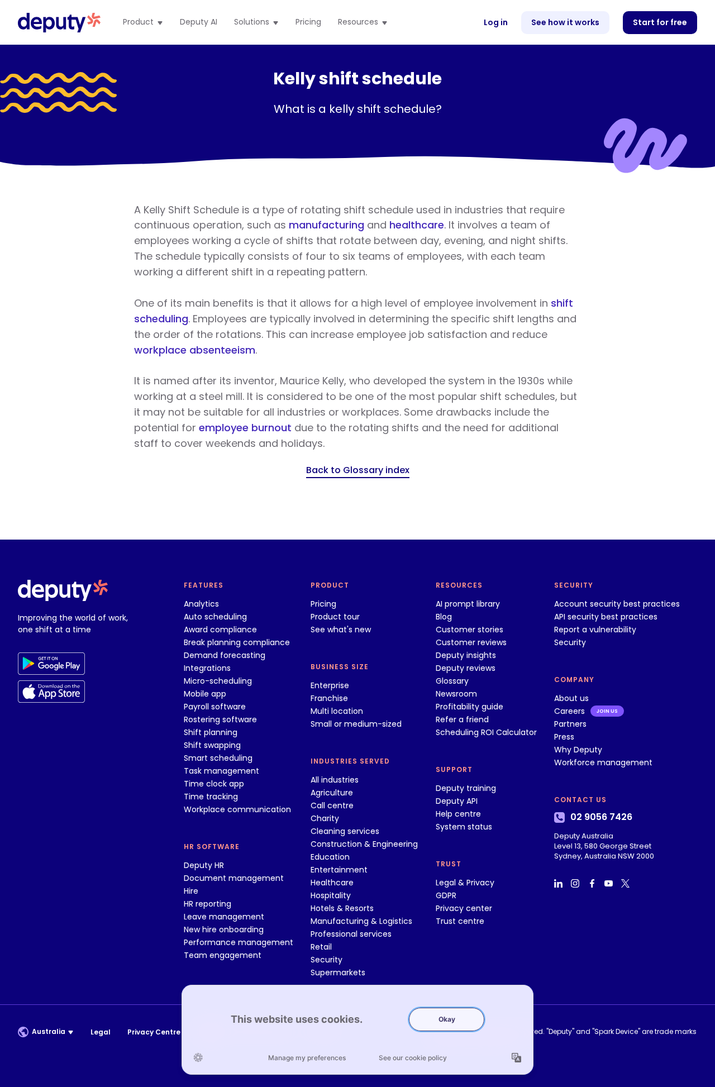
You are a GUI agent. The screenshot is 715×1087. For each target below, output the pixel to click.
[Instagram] (576, 883)
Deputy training (466, 788)
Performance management (238, 942)
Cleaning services (345, 831)
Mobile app (205, 693)
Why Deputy (578, 749)
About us (571, 698)
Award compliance (220, 629)
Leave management (224, 916)
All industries (335, 779)
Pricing (308, 22)
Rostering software (220, 719)
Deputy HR (204, 865)
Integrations (207, 668)
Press (564, 736)
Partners (570, 724)
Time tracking (211, 796)
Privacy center (464, 908)
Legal (100, 1032)
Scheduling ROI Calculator (486, 732)
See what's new (341, 629)
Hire (191, 891)
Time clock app (214, 783)
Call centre (332, 805)
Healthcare (332, 882)
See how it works (565, 22)
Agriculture (332, 792)
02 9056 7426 (601, 817)
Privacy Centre (153, 1032)
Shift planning (210, 732)
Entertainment (339, 869)
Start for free (660, 22)
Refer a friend (462, 719)
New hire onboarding (224, 929)
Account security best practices (617, 603)
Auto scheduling (215, 616)
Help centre (458, 813)
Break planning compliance (237, 642)
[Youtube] (610, 883)
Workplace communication (237, 809)
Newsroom (456, 693)
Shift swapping (212, 745)
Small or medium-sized (356, 724)
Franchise (329, 698)
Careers (569, 711)
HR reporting (207, 903)
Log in (496, 22)
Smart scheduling (218, 758)
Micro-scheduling (218, 680)
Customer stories (469, 629)
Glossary (452, 680)
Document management (234, 878)
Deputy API (457, 801)
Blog (444, 616)
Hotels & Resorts (342, 908)
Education (330, 856)
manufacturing (326, 225)
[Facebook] (593, 883)
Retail (321, 946)
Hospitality (331, 895)
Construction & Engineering (364, 844)
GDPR (446, 895)
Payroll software (215, 706)
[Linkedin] (559, 883)
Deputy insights (466, 655)
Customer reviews (471, 642)
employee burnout (245, 428)
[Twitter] (626, 883)
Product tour (335, 616)
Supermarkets (338, 972)
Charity (325, 818)
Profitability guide (469, 706)
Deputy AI (198, 22)
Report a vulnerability (595, 629)
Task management (221, 770)
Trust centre (460, 921)
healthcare (416, 225)
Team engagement (222, 955)
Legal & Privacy (465, 882)
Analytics (201, 603)
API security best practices (605, 616)
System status (464, 826)
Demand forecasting (224, 655)
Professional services (351, 934)
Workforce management (603, 762)
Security (326, 959)
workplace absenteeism (194, 350)
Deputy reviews (465, 668)
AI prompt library (468, 603)
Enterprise (330, 685)
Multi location (337, 711)
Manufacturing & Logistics (361, 921)
